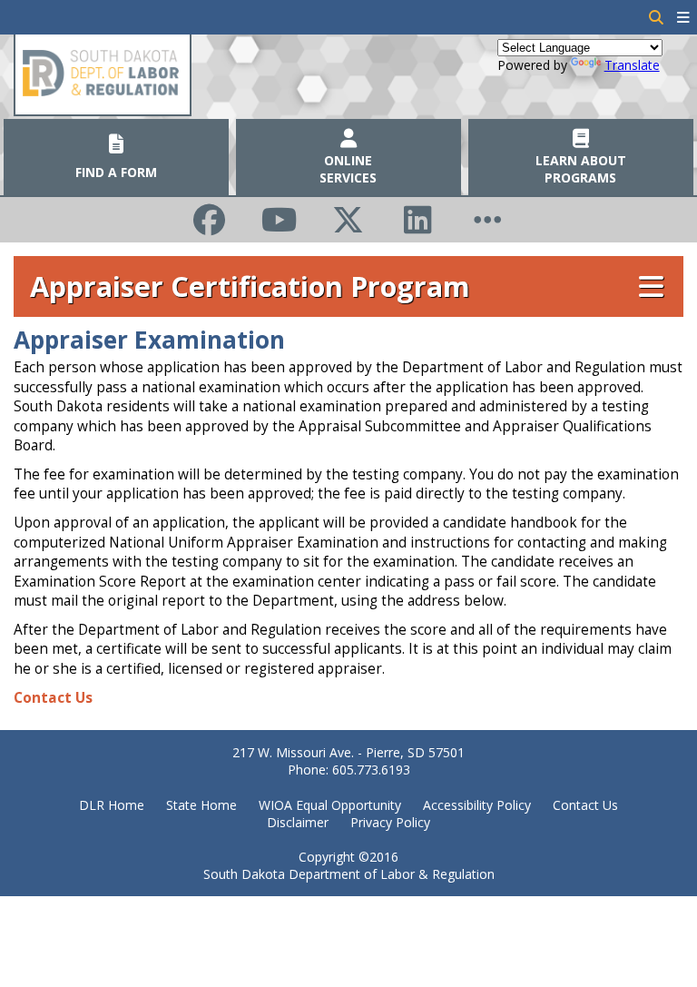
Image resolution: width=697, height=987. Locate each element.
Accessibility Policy (477, 805)
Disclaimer (298, 822)
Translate (632, 65)
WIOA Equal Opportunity (330, 805)
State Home (201, 805)
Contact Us (53, 697)
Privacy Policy (390, 822)
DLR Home (111, 805)
